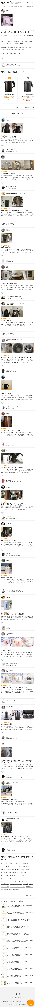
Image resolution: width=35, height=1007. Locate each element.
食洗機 (31, 884)
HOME (17, 994)
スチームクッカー (5, 866)
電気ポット (8, 869)
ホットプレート (17, 878)
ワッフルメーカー (16, 881)
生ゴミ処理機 (16, 889)
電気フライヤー (16, 869)
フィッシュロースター (16, 866)
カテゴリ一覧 (14, 997)
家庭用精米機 (29, 887)
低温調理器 (25, 863)
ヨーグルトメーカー (6, 881)
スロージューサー (12, 872)
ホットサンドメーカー (6, 878)
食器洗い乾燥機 (5, 887)
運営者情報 (5, 1001)
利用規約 (12, 1001)
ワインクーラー (14, 887)
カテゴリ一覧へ (30, 895)
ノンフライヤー (18, 863)
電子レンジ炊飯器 (24, 869)
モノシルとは (21, 997)
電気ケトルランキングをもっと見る (25, 107)
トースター (10, 863)
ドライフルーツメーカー (16, 884)
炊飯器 (3, 869)
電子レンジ (4, 863)
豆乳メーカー (25, 881)
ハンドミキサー (5, 875)
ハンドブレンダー (21, 872)
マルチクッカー (27, 866)
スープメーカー (5, 884)
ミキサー (23, 875)
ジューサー (4, 872)
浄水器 (10, 889)
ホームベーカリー (26, 878)
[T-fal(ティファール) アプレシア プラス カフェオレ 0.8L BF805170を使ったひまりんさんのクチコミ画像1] (7, 20)
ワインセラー (21, 887)
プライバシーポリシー (20, 1001)
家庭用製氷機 (4, 889)
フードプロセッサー (15, 875)
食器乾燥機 (25, 884)
